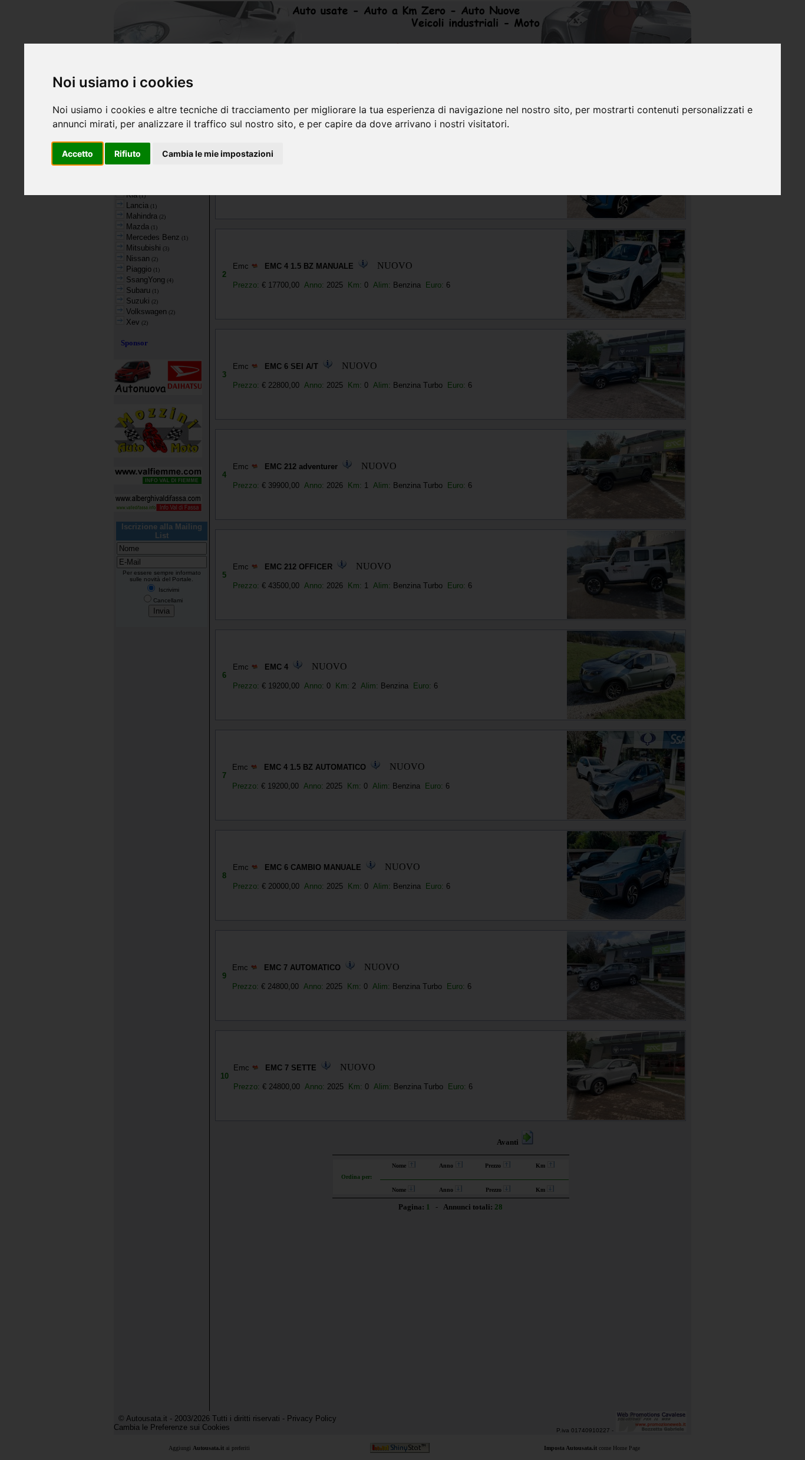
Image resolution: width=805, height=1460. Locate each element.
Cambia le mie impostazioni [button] (217, 154)
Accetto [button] (77, 154)
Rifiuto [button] (127, 154)
